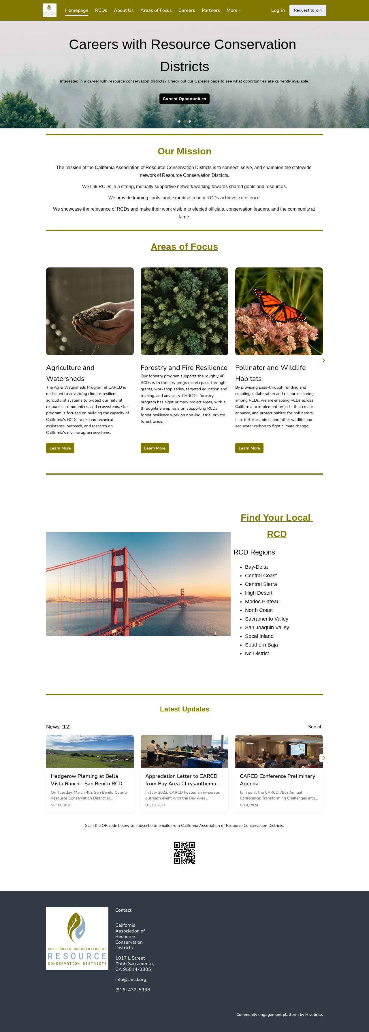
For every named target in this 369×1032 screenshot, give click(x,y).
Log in (278, 10)
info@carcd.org (130, 979)
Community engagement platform (267, 1014)
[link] (90, 773)
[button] (179, 121)
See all (315, 727)
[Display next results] (323, 360)
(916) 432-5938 (132, 990)
